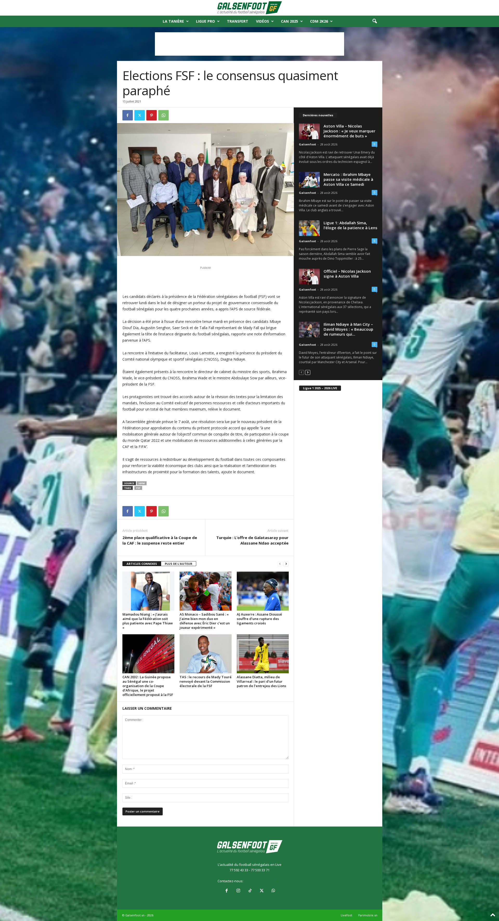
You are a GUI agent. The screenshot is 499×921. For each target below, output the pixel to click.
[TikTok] (250, 891)
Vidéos (262, 21)
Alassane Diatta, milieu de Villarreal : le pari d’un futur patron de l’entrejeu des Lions (261, 681)
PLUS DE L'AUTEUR (178, 564)
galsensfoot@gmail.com (263, 881)
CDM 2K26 (319, 21)
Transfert (237, 21)
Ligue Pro (205, 21)
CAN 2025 (289, 21)
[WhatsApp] (163, 115)
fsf (138, 488)
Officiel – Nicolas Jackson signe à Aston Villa (347, 273)
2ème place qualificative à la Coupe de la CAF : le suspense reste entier (159, 540)
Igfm (142, 483)
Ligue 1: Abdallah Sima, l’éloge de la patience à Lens (350, 225)
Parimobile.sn (367, 915)
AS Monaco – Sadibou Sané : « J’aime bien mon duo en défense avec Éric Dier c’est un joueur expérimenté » (205, 621)
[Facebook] (127, 115)
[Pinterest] (151, 115)
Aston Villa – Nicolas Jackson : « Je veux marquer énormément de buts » (349, 130)
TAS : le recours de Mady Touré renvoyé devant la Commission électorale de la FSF (206, 681)
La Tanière (173, 21)
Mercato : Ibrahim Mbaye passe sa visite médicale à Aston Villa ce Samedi (348, 179)
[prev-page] (280, 564)
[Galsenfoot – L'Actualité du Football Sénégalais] (249, 8)
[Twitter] (139, 115)
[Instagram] (238, 891)
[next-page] (286, 564)
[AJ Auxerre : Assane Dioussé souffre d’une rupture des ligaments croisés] (263, 591)
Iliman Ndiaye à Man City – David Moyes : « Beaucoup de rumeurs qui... (348, 329)
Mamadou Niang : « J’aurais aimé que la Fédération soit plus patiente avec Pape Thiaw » (147, 621)
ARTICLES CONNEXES (142, 564)
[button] (374, 21)
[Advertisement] (249, 44)
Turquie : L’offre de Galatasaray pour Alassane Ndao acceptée (252, 540)
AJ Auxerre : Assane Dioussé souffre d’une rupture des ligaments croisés (259, 618)
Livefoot (346, 915)
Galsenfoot (307, 144)
